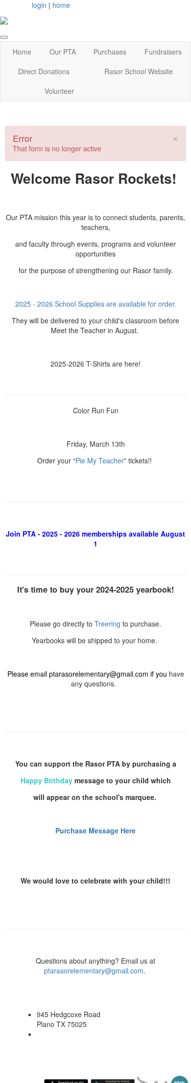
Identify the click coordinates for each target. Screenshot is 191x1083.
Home (22, 52)
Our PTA (62, 52)
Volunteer (59, 91)
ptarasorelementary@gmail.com (99, 674)
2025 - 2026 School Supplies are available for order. (95, 304)
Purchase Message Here (95, 830)
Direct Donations (44, 71)
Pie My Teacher (99, 460)
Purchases (110, 52)
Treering (108, 623)
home (61, 5)
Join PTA (21, 534)
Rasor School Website (138, 71)
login (39, 5)
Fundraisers (163, 52)
